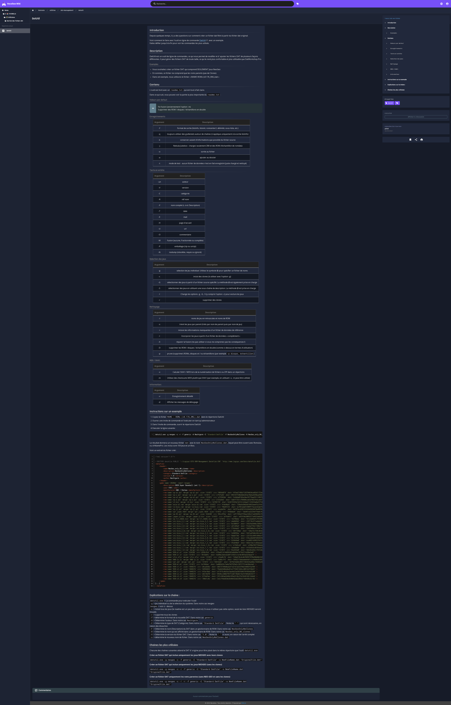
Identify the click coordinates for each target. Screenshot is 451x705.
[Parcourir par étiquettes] (298, 4)
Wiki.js (243, 703)
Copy (259, 433)
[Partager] (416, 139)
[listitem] (416, 22)
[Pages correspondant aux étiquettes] (397, 103)
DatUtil (202, 40)
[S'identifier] (447, 4)
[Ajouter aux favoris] (410, 139)
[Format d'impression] (421, 139)
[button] (441, 4)
